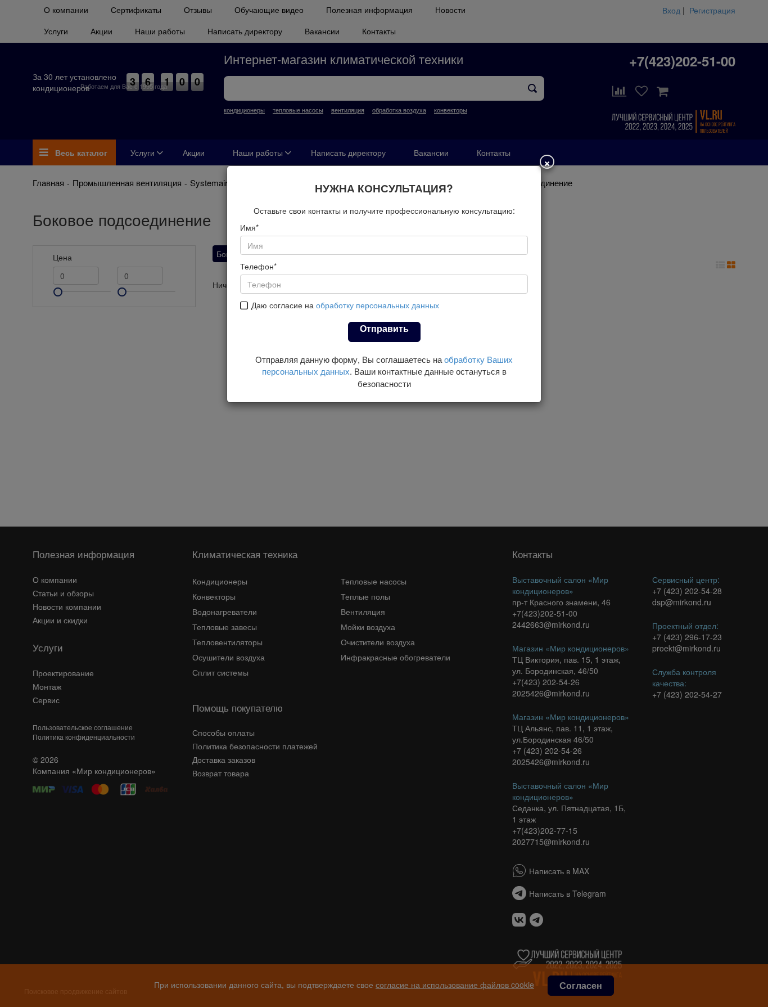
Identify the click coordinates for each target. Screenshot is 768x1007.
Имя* (249, 227)
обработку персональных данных (377, 305)
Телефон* (258, 266)
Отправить (384, 328)
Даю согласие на (345, 305)
